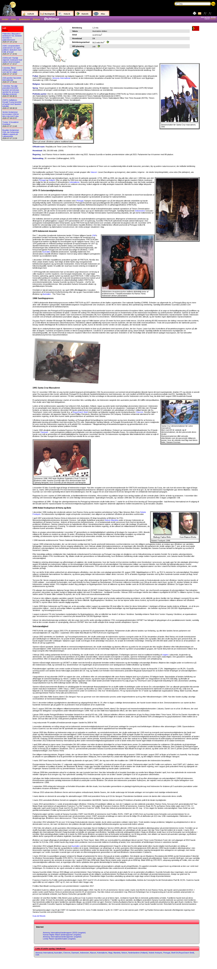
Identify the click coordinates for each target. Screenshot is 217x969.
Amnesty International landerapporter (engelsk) (62, 937)
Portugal (42, 180)
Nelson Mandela (111, 520)
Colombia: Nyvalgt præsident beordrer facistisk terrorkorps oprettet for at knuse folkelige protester (10, 90)
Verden (5, 19)
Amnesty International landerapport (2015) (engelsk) (64, 933)
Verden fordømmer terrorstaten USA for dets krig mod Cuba (10, 114)
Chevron (139, 412)
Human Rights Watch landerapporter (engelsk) (62, 935)
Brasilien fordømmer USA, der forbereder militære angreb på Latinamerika (10, 133)
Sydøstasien (24, 19)
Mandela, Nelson (120, 953)
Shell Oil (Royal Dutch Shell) (182, 953)
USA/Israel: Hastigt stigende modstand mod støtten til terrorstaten (12, 60)
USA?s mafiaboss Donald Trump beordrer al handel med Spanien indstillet (12, 103)
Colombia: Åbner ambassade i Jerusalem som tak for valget (12, 70)
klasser (94, 172)
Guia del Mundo (39, 916)
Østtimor (36, 19)
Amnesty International (61, 78)
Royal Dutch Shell (80, 412)
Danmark (44, 432)
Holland (52, 180)
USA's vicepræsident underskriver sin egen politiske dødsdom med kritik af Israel (11, 49)
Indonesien (84, 953)
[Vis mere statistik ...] (107, 43)
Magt (110, 953)
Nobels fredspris (155, 953)
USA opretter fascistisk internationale (11, 79)
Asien (13, 19)
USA (94, 235)
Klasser (93, 953)
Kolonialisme (102, 953)
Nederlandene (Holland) (138, 953)
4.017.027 (213, 19)
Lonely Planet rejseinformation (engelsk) (59, 939)
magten (165, 655)
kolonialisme (75, 182)
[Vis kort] (76, 56)
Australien (46, 252)
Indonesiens (140, 211)
